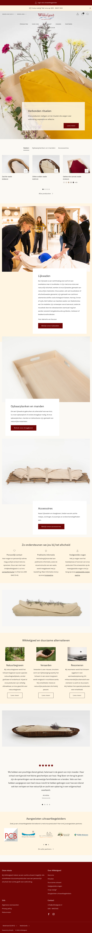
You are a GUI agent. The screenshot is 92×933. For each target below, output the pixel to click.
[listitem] (46, 2)
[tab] (43, 189)
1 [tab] (45, 136)
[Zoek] (87, 14)
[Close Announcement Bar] (90, 8)
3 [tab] (49, 136)
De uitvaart (47, 24)
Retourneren (6, 912)
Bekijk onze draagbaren (23, 428)
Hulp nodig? (52, 890)
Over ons (35, 24)
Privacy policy (7, 909)
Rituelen (51, 879)
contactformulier (8, 572)
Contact (40, 27)
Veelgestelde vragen (55, 886)
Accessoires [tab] (63, 148)
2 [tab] (47, 136)
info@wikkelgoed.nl (55, 905)
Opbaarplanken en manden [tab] (43, 148)
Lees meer (71, 126)
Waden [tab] (26, 148)
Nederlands (21, 14)
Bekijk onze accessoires (51, 527)
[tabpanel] (46, 169)
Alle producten (45, 194)
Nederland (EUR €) (8, 14)
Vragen (58, 24)
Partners (68, 24)
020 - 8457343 (53, 909)
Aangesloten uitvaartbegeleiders (59, 893)
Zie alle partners (44, 849)
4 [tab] (49, 804)
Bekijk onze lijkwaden (50, 326)
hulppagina (49, 575)
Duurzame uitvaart (54, 882)
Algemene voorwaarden (10, 905)
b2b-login (51, 27)
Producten (24, 24)
